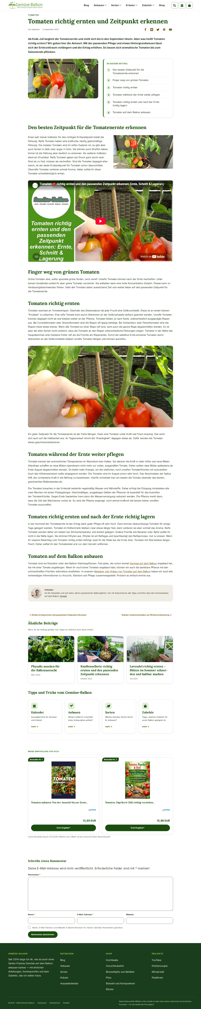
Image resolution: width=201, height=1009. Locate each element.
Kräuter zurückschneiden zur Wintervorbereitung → (147, 615)
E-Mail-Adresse (85, 914)
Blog (86, 5)
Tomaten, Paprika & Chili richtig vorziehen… (130, 802)
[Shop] (189, 5)
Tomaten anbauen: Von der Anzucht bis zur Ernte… (59, 802)
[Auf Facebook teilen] (145, 29)
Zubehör (147, 5)
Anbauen (99, 5)
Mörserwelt (158, 971)
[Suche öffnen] (174, 5)
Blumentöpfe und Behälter (120, 971)
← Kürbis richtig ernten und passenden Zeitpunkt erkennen (57, 615)
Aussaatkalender (69, 983)
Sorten (115, 5)
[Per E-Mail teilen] (151, 29)
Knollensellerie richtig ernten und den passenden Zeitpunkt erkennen (99, 670)
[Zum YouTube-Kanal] (170, 29)
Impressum (42, 1003)
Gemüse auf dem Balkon (143, 563)
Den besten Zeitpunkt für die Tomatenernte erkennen (128, 71)
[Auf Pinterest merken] (164, 29)
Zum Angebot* (63, 828)
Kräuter (130, 5)
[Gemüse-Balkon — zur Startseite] (25, 5)
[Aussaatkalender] (182, 5)
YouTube (156, 960)
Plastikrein (157, 977)
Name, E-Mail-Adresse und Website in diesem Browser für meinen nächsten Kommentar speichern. (77, 927)
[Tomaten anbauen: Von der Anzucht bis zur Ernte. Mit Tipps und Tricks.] (63, 779)
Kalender (37, 712)
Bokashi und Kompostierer (120, 983)
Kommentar (34, 874)
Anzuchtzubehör (115, 965)
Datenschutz (55, 1003)
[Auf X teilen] (158, 29)
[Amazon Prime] (92, 810)
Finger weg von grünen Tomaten (130, 80)
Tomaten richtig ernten (125, 87)
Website (130, 914)
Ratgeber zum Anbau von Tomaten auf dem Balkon (122, 571)
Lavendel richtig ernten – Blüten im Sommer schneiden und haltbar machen (148, 670)
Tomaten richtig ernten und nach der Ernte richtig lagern (136, 103)
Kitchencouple (160, 965)
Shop (162, 5)
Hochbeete (112, 960)
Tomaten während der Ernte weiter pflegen (136, 94)
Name (31, 914)
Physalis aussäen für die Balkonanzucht (45, 668)
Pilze (108, 977)
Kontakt (63, 596)
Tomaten (33, 15)
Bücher (110, 989)
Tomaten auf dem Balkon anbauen (131, 112)
